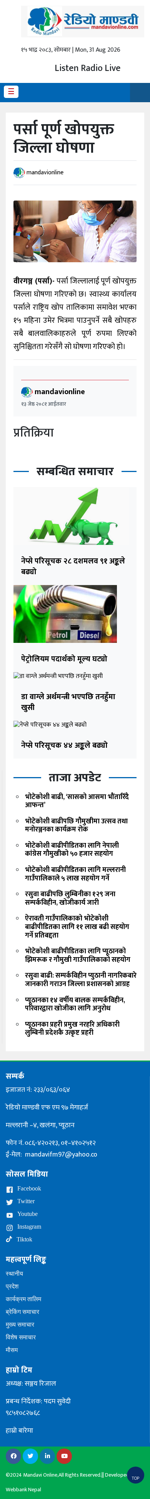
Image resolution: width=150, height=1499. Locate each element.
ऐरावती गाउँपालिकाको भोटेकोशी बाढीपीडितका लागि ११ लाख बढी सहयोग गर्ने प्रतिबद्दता (77, 927)
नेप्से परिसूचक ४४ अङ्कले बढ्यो (64, 745)
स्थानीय (14, 1273)
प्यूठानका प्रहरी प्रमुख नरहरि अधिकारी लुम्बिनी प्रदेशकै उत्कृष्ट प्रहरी (72, 1029)
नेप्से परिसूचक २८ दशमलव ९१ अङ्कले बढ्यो (73, 566)
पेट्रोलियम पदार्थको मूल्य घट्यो (64, 659)
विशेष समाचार (21, 1337)
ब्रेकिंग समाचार (22, 1311)
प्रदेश (12, 1286)
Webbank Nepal (23, 1489)
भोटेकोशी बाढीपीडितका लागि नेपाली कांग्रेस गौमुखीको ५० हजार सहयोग (72, 850)
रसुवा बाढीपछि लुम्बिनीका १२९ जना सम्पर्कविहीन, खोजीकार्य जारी (70, 899)
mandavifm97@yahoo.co (61, 1154)
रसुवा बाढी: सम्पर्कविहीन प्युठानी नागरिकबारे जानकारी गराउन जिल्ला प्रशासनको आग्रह (81, 980)
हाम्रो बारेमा (19, 1431)
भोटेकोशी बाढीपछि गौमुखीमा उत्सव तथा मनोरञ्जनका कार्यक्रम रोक (76, 826)
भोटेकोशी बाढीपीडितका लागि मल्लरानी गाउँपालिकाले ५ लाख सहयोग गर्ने (75, 874)
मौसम (12, 1350)
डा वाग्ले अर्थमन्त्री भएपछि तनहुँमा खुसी (68, 702)
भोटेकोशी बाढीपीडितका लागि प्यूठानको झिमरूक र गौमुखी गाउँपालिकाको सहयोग (77, 956)
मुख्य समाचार (20, 1324)
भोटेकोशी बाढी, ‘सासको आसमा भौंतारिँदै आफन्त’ (77, 801)
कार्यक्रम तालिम (23, 1299)
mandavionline (45, 172)
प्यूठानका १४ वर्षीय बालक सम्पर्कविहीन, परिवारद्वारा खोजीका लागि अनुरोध (75, 1005)
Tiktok (23, 1239)
